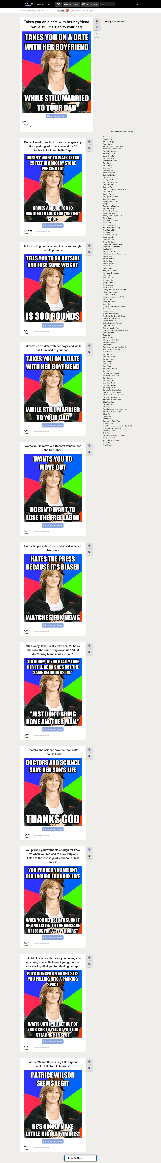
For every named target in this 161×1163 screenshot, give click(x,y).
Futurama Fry (108, 232)
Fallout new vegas (109, 213)
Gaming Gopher (109, 237)
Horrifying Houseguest (111, 273)
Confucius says (108, 184)
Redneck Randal (109, 356)
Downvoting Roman (110, 201)
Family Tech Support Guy (112, 215)
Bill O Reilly (107, 165)
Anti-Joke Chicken (109, 151)
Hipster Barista (108, 258)
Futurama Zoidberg (110, 234)
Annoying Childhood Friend (113, 146)
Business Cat (108, 168)
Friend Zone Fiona (109, 230)
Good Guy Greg (109, 242)
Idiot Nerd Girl (108, 277)
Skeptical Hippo (109, 402)
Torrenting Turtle (109, 430)
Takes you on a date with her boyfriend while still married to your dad (53, 348)
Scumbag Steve (109, 387)
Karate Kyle (107, 299)
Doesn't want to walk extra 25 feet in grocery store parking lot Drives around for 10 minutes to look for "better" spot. (53, 146)
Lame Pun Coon (109, 301)
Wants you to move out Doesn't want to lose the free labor (53, 448)
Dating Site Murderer (110, 196)
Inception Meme (109, 282)
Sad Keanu (107, 363)
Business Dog (108, 170)
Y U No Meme (108, 445)
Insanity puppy (108, 285)
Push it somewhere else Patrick (114, 347)
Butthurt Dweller (109, 172)
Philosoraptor (108, 337)
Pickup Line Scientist (111, 340)
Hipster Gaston (108, 263)
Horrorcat (106, 275)
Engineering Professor (111, 206)
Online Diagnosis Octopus (112, 323)
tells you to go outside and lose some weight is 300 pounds (53, 248)
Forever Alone (108, 223)
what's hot (40, 4)
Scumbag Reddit (109, 383)
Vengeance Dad (109, 438)
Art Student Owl (109, 153)
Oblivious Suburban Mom (112, 318)
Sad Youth (107, 366)
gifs (91, 10)
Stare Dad (106, 414)
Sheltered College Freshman (113, 395)
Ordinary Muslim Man (111, 328)
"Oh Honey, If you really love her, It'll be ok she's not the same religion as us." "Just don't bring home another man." (53, 650)
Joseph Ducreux (109, 294)
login (137, 4)
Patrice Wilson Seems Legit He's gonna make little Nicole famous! (52, 1064)
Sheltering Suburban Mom (112, 399)
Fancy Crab (107, 218)
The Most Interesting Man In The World (117, 426)
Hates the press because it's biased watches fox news (52, 548)
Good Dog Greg (108, 239)
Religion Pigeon (108, 359)
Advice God (107, 139)
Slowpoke (106, 406)
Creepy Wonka (108, 194)
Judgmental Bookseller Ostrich (114, 297)
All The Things (108, 141)
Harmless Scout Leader (111, 246)
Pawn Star (107, 335)
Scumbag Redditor (110, 385)
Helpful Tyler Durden (110, 251)
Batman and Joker (109, 160)
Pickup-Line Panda (110, 342)
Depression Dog (109, 199)
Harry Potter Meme (110, 270)
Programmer (107, 344)
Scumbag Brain (108, 378)
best (49, 4)
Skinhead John (108, 404)
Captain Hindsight (109, 175)
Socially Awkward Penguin (112, 411)
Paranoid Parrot (108, 332)
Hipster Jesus (108, 266)
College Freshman (109, 180)
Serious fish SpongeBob (112, 390)
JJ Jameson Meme (110, 292)
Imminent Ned (108, 280)
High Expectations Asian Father (114, 254)
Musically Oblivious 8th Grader (114, 316)
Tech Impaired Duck (110, 423)
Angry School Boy (109, 144)
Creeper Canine (108, 191)
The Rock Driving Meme (112, 428)
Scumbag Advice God (111, 375)
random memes (58, 4)
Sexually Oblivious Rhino (112, 392)
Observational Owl (109, 320)
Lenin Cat (106, 304)
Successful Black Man (111, 421)
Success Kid (107, 418)
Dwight (105, 203)
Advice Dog (107, 137)
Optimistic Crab (108, 325)
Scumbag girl (108, 380)
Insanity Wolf (108, 287)
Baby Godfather (109, 156)
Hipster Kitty (107, 268)
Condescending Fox (110, 182)
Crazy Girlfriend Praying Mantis (114, 189)
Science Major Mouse (111, 373)
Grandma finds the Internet (113, 244)
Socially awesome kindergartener (115, 409)
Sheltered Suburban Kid (111, 397)
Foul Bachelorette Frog (111, 227)
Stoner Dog (107, 416)
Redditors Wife (108, 354)
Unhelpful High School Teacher (114, 435)
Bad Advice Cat (109, 158)
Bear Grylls (107, 163)
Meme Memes (108, 311)
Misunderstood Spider (111, 313)
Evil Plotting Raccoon (111, 211)
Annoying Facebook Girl (112, 148)
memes (85, 10)
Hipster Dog (107, 261)
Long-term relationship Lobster (114, 306)
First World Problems (110, 220)
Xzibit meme (107, 442)
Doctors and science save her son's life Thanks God (53, 752)
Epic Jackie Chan (109, 208)
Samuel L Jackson (110, 368)
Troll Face (106, 433)
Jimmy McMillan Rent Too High (114, 289)
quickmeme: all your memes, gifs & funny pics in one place (27, 4)
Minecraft (106, 309)
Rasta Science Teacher (111, 349)
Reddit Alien (107, 352)
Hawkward (107, 249)
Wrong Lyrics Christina (111, 440)
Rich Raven (107, 361)
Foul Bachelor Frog (110, 225)
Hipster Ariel (107, 256)
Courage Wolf (108, 187)
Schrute (106, 371)
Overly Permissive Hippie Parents (115, 330)
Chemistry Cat (108, 177)
